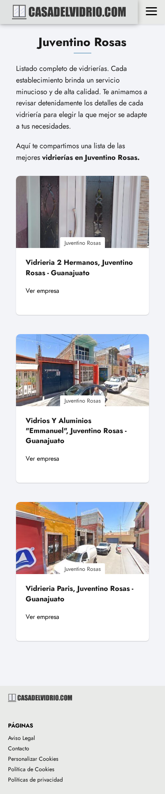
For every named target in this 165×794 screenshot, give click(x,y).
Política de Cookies (31, 769)
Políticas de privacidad (35, 780)
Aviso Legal (21, 738)
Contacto (18, 748)
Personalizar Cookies (33, 759)
